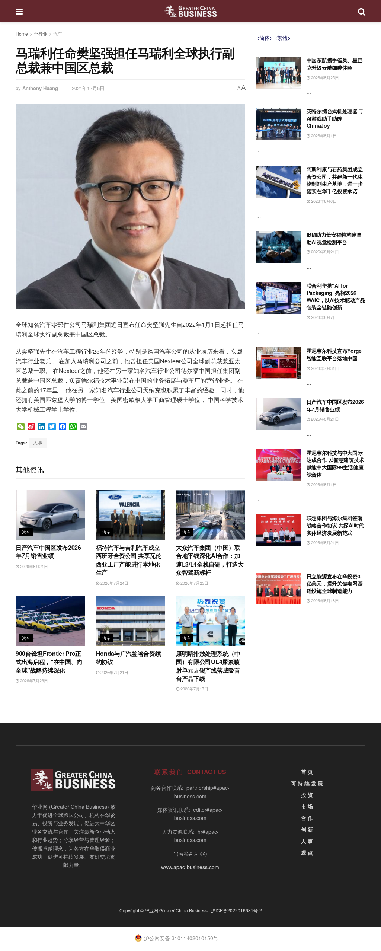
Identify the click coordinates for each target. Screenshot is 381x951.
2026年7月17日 (193, 689)
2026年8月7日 (323, 317)
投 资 (307, 794)
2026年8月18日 (324, 600)
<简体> (264, 37)
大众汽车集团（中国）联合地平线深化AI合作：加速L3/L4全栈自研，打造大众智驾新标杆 (210, 560)
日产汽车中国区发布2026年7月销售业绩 (48, 551)
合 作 (307, 817)
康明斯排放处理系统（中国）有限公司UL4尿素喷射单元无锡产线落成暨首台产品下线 (208, 666)
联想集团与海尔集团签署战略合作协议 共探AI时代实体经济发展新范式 (335, 525)
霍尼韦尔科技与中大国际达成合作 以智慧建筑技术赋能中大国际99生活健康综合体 (335, 463)
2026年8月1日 (323, 135)
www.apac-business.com (190, 867)
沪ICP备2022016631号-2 (236, 910)
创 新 (307, 829)
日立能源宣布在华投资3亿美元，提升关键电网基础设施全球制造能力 (335, 583)
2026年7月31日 (324, 368)
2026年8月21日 (33, 566)
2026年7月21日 (113, 672)
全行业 (40, 34)
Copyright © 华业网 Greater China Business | (165, 910)
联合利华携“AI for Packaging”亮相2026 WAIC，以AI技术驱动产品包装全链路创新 (336, 296)
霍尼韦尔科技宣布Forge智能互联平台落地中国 (334, 354)
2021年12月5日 (88, 88)
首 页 (307, 771)
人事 (38, 442)
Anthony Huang (40, 88)
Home (22, 34)
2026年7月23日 (193, 583)
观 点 (307, 852)
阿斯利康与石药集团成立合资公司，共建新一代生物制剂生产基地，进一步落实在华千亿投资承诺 (335, 180)
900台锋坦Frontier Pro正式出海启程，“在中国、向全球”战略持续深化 (49, 661)
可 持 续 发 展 (307, 783)
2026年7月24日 (113, 583)
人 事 (307, 841)
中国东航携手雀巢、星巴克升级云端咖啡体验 (335, 63)
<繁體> (282, 37)
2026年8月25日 (324, 77)
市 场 (307, 806)
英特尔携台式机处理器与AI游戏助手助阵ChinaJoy (335, 118)
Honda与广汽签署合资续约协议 (128, 657)
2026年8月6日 (323, 201)
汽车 (57, 34)
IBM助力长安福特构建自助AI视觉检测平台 (334, 238)
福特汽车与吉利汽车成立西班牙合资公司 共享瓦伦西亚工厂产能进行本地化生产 (128, 560)
